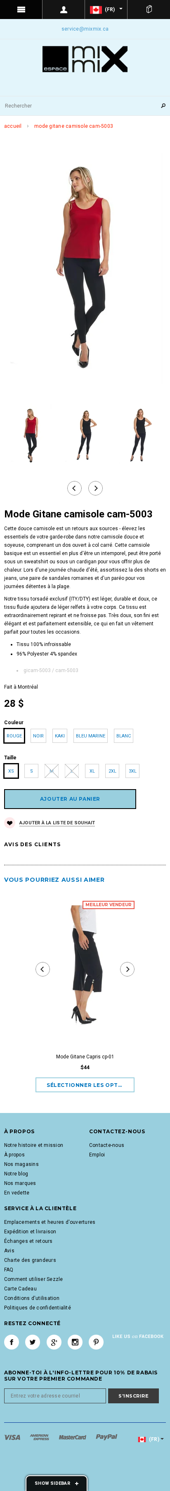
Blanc (123, 736)
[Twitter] (32, 1342)
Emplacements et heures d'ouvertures (49, 1222)
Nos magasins (21, 1164)
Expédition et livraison (30, 1232)
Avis (9, 1251)
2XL (112, 771)
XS (11, 771)
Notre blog (16, 1174)
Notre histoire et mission (33, 1145)
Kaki (60, 736)
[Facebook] (11, 1342)
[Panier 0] (149, 9)
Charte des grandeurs (30, 1260)
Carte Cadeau (20, 1289)
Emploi (97, 1155)
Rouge (14, 736)
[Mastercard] (73, 1437)
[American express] (40, 1437)
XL (92, 771)
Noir (38, 736)
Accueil (13, 126)
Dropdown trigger (63, 9)
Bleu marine (90, 736)
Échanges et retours (28, 1241)
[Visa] (12, 1437)
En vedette (16, 1193)
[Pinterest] (96, 1342)
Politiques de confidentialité (37, 1308)
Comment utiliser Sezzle (33, 1279)
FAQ (9, 1270)
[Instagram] (75, 1342)
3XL (133, 771)
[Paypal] (107, 1437)
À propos (14, 1155)
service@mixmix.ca (85, 29)
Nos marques (20, 1183)
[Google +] (54, 1342)
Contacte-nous (106, 1145)
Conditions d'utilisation (31, 1298)
